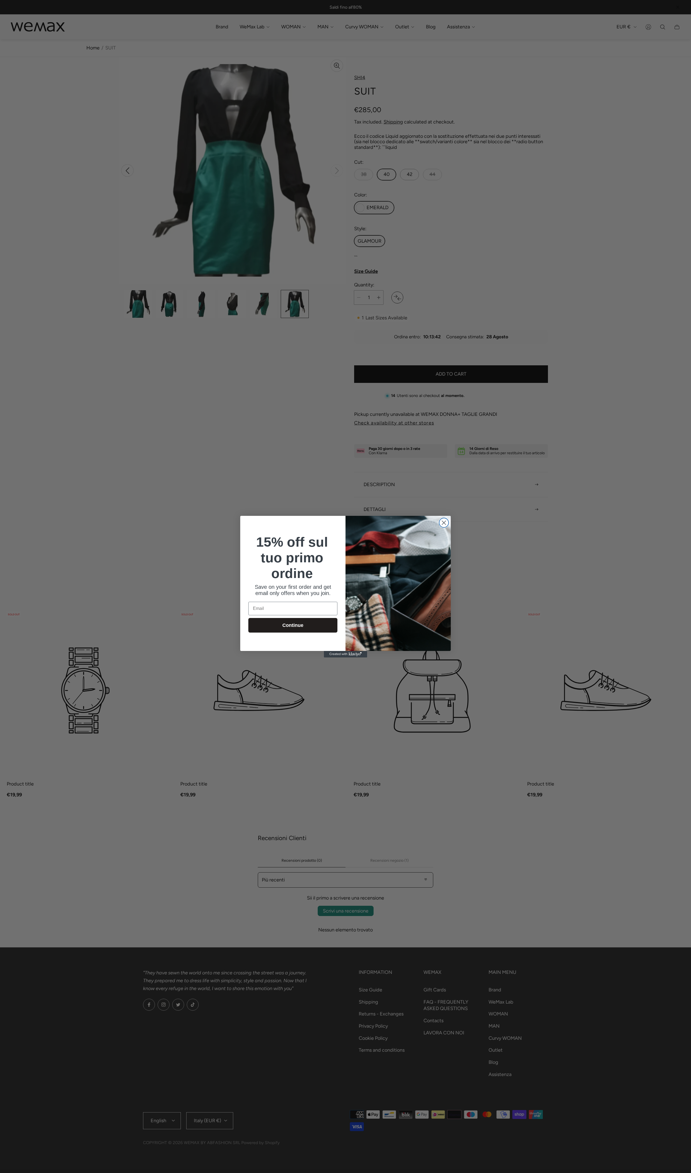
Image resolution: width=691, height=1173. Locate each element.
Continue (292, 625)
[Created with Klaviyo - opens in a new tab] (345, 654)
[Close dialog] (444, 522)
